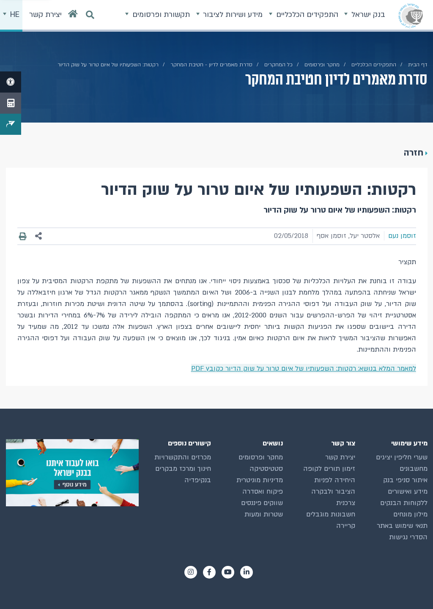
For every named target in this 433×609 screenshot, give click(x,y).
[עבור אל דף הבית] (73, 16)
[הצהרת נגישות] (10, 82)
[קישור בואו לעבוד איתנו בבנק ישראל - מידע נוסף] (72, 472)
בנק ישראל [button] (367, 14)
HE (13, 14)
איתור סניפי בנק (405, 480)
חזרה (413, 152)
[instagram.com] (190, 572)
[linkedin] (246, 572)
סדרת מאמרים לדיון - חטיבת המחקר (211, 64)
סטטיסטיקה (266, 468)
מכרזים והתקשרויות (182, 457)
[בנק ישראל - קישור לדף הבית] (410, 15)
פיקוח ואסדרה (262, 491)
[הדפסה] (23, 236)
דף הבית (418, 64)
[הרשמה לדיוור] (10, 124)
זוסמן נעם (402, 235)
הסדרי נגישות (408, 537)
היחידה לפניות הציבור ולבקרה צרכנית (333, 491)
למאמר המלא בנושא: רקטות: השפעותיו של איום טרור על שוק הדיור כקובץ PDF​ (303, 368)
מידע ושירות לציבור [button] (232, 14)
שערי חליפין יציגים (402, 457)
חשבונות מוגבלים (330, 514)
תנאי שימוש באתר (402, 525)
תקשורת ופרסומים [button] (160, 14)
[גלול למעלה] (411, 587)
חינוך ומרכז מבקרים (183, 468)
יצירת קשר (340, 457)
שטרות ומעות (263, 514)
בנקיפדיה (197, 480)
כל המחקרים (278, 64)
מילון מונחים (410, 514)
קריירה (345, 525)
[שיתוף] (39, 236)
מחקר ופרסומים (322, 64)
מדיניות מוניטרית (259, 480)
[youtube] (228, 572)
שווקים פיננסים (262, 503)
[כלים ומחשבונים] (10, 103)
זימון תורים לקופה (329, 468)
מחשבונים (414, 468)
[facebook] (209, 572)
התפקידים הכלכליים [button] (306, 14)
